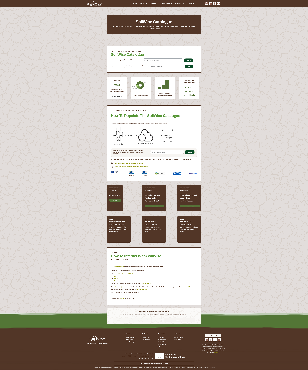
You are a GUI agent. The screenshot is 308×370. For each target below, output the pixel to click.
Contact (191, 3)
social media (190, 287)
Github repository (145, 283)
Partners (178, 3)
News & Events (178, 337)
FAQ (159, 346)
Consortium (145, 337)
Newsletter (177, 339)
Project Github (142, 289)
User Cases (129, 339)
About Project (130, 337)
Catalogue (161, 337)
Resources (166, 3)
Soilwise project (119, 267)
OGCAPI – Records (127, 274)
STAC (115, 276)
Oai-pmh (117, 281)
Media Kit (161, 342)
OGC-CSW (117, 274)
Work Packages (130, 342)
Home (135, 3)
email (122, 298)
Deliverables (162, 339)
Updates (153, 3)
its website (216, 352)
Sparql (116, 278)
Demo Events (162, 344)
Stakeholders (146, 339)
